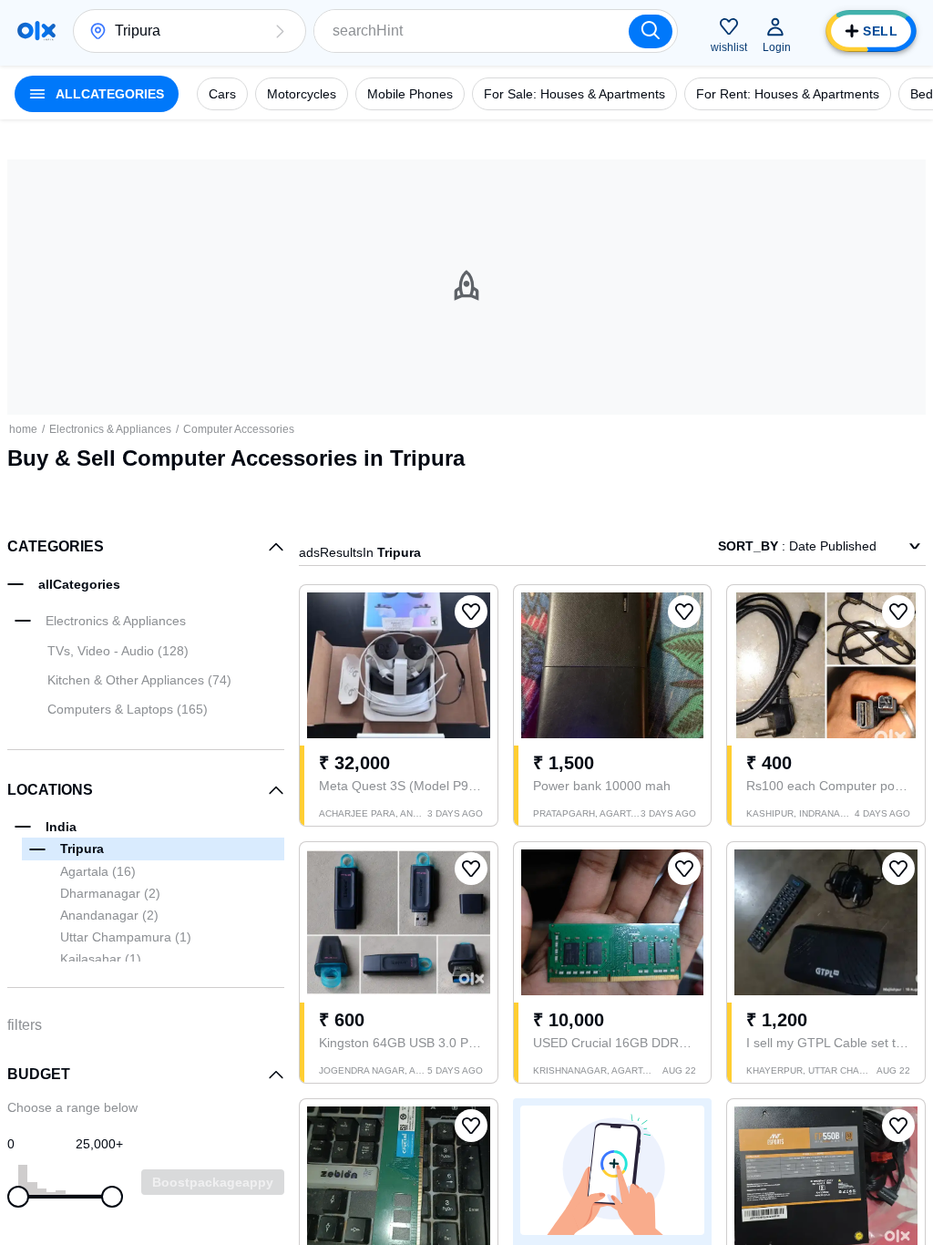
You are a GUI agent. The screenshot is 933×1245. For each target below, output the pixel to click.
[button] (279, 31)
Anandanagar (109, 915)
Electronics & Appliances (110, 429)
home (23, 429)
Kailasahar (100, 959)
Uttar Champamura (125, 937)
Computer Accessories (238, 429)
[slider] (18, 1197)
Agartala (98, 871)
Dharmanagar (110, 893)
